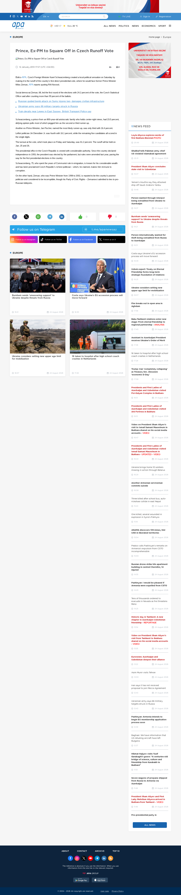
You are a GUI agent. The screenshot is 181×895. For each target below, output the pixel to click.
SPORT (162, 26)
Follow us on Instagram (25, 239)
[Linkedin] (29, 16)
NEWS (135, 26)
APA (24, 77)
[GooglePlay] (81, 880)
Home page (154, 37)
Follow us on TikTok (53, 239)
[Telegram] (25, 16)
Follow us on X (109, 239)
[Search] (104, 17)
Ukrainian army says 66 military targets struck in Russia (48, 106)
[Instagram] (14, 16)
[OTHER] (168, 26)
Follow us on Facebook (83, 239)
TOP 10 (116, 851)
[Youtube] (22, 16)
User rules (105, 891)
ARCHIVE (99, 851)
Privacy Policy (118, 891)
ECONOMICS (149, 26)
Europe (167, 37)
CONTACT (82, 851)
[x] (83, 858)
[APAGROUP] (90, 873)
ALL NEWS (110, 26)
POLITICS (124, 26)
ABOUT (65, 851)
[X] (18, 16)
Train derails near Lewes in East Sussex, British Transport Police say (54, 111)
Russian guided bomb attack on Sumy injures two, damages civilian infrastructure (61, 101)
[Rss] (33, 16)
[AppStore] (100, 880)
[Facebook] (10, 16)
